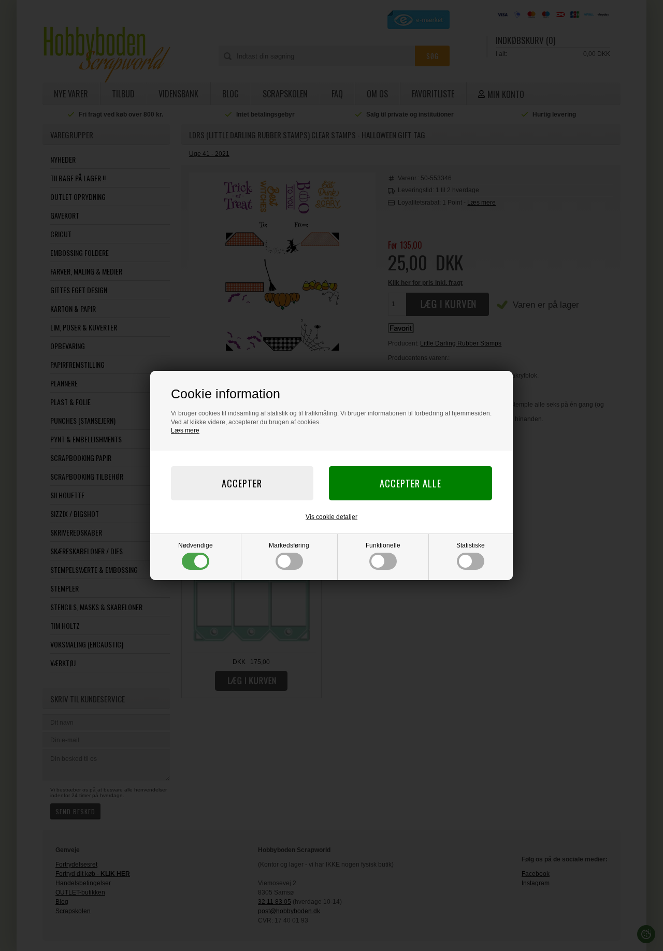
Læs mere (185, 430)
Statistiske (470, 545)
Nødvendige (195, 545)
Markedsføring (289, 545)
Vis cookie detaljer (331, 517)
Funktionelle (383, 545)
